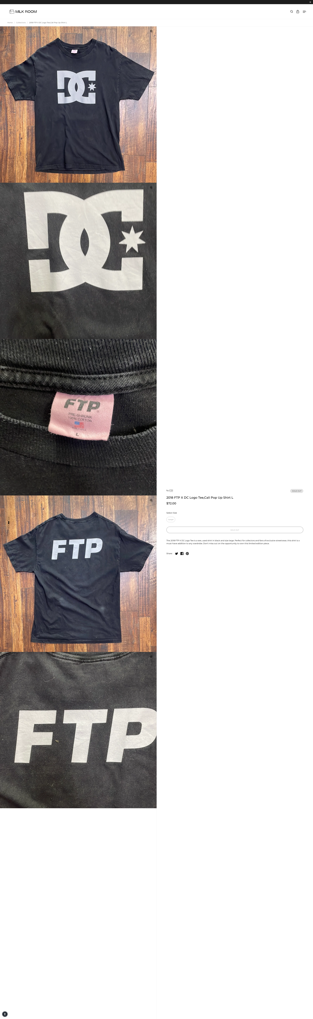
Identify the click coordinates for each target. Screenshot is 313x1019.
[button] (5, 1014)
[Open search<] (291, 11)
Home (10, 22)
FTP (171, 490)
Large (170, 519)
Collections (21, 22)
